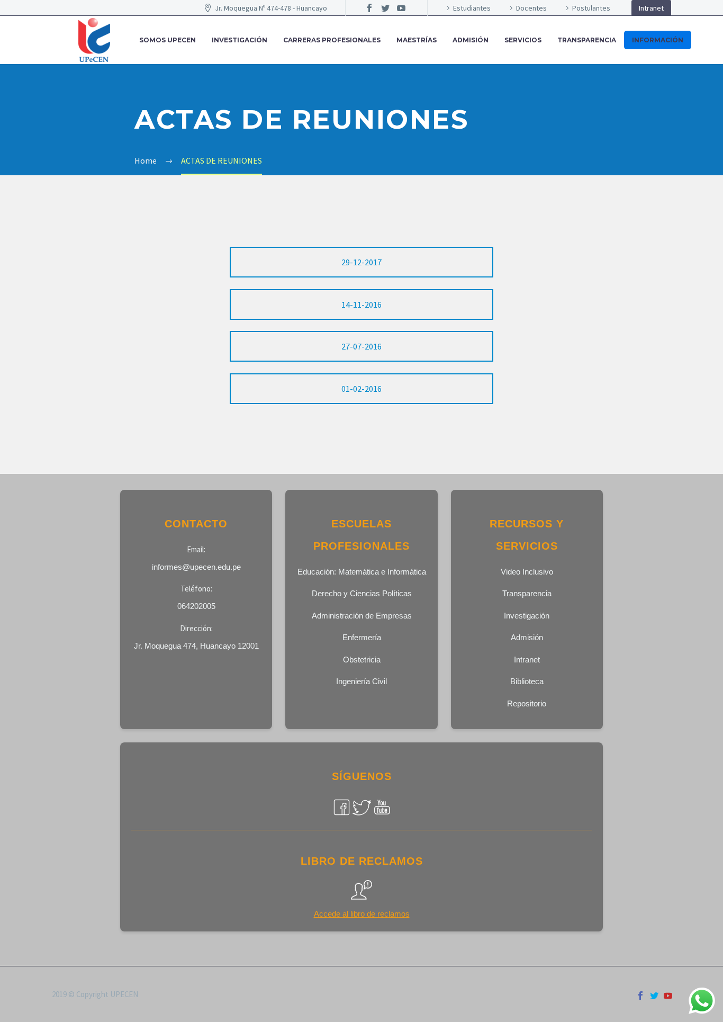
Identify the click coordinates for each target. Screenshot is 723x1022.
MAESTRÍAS (416, 40)
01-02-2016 (361, 388)
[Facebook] (369, 8)
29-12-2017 (361, 262)
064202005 (196, 606)
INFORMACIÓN (657, 40)
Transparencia (586, 40)
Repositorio (526, 703)
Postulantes (591, 8)
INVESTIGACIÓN (239, 40)
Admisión (527, 637)
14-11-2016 (361, 304)
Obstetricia (362, 659)
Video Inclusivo (527, 571)
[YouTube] (401, 8)
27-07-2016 (361, 346)
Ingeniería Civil (361, 681)
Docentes (531, 8)
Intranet (651, 8)
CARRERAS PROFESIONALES (332, 40)
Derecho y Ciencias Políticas (362, 593)
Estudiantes (472, 8)
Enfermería (361, 637)
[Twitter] (385, 8)
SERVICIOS (522, 40)
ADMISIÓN (471, 40)
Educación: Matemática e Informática (361, 571)
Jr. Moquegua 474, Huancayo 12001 (196, 645)
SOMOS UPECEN (167, 40)
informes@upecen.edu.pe (196, 566)
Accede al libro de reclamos (362, 913)
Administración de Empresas (362, 615)
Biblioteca (527, 681)
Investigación (526, 615)
